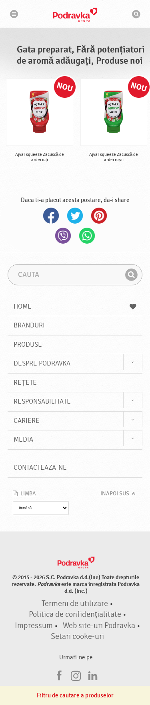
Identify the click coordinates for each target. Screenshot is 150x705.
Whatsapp (87, 236)
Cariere (27, 420)
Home (23, 306)
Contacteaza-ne (40, 467)
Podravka (75, 15)
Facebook (51, 216)
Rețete (25, 382)
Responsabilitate (42, 401)
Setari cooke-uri (77, 636)
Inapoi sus (114, 494)
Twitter (75, 216)
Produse (28, 344)
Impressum (34, 625)
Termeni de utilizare (75, 603)
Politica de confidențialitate (75, 614)
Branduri (29, 325)
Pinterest (99, 216)
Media (23, 439)
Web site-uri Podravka (99, 625)
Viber (63, 236)
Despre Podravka (42, 363)
